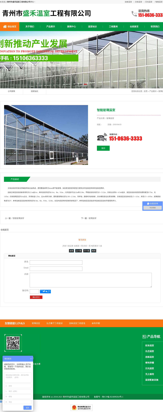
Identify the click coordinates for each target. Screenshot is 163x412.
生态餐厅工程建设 (54, 323)
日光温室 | (149, 2)
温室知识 (92, 26)
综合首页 (12, 26)
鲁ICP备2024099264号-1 (112, 397)
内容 (26, 274)
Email (26, 268)
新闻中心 (71, 26)
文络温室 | (139, 2)
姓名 (26, 261)
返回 (103, 148)
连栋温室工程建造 (77, 323)
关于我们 (29, 26)
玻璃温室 (92, 218)
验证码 (25, 290)
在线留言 (134, 26)
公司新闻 (11, 91)
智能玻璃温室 (18, 218)
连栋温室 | (129, 2)
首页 (145, 91)
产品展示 (50, 26)
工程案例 (113, 26)
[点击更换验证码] (45, 291)
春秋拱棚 (96, 323)
